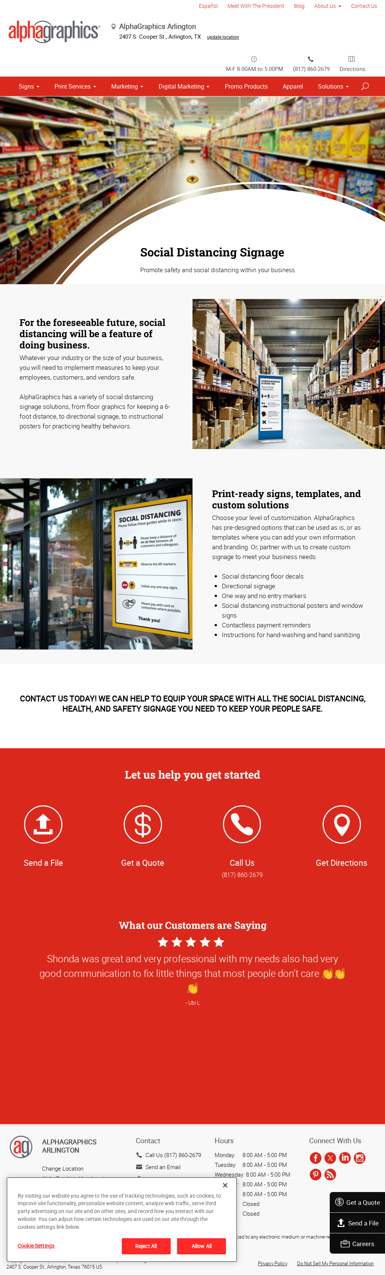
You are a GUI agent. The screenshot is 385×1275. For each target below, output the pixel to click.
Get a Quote (363, 1202)
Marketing (124, 86)
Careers (363, 1243)
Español (208, 5)
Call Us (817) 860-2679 (173, 1155)
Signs (26, 86)
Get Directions (341, 862)
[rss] (330, 1175)
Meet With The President (255, 5)
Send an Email (163, 1167)
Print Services (73, 86)
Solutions (330, 86)
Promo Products (246, 86)
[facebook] (315, 1158)
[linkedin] (345, 1158)
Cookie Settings (36, 1245)
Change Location (62, 1168)
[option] (192, 1030)
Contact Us (364, 5)
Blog (299, 5)
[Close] (225, 1185)
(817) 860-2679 (311, 68)
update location (223, 37)
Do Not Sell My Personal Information (335, 1263)
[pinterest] (315, 1175)
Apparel (293, 86)
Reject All (146, 1245)
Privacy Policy (272, 1263)
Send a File (363, 1223)
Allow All (202, 1245)
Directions (352, 68)
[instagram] (359, 1158)
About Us (325, 5)
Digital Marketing (181, 86)
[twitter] (330, 1158)
